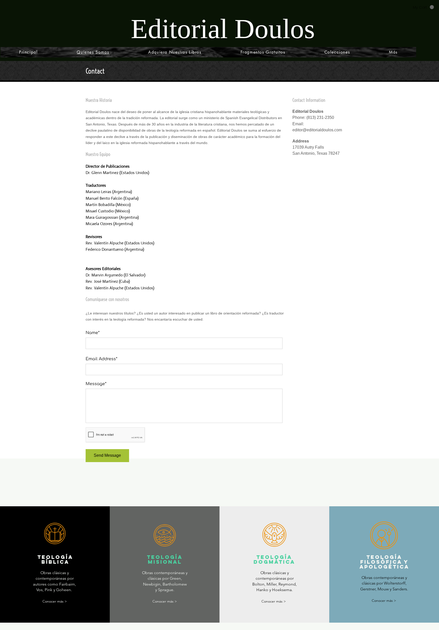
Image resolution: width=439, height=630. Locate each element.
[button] (423, 7)
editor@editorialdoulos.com (317, 130)
